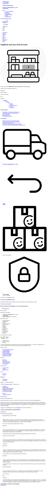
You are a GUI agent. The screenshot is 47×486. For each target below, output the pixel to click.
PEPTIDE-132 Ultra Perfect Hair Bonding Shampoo (12, 123)
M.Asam (6, 101)
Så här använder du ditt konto (8, 349)
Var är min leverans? (6, 362)
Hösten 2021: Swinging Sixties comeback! (10, 113)
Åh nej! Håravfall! (6, 114)
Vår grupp (4, 373)
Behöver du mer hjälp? (7, 355)
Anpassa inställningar (16, 409)
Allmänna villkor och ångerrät (8, 388)
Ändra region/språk (9, 382)
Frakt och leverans (6, 352)
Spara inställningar (4, 483)
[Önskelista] (4, 28)
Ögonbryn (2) (12, 107)
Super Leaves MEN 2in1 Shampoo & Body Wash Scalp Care (14, 124)
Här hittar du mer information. (5, 303)
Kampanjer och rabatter (7, 354)
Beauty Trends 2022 (6, 115)
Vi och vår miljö (6, 367)
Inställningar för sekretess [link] (7, 390)
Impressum (5, 386)
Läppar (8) (11, 104)
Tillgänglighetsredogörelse (7, 389)
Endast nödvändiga (8, 409)
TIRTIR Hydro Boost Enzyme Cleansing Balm (11, 121)
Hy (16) (11, 103)
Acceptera (2, 409)
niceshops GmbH (9, 384)
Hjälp (4, 10)
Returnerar (7, 12)
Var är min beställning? (9, 11)
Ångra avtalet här (3, 396)
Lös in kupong (5, 363)
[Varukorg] (25, 30)
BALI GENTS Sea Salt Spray (8, 122)
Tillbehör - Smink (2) (13, 105)
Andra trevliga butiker (7, 394)
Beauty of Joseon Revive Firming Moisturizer (11, 120)
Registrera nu (5, 22)
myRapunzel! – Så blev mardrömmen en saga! (11, 112)
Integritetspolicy (3, 411)
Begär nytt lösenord (6, 361)
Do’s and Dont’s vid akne (7, 116)
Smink (8, 102)
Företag (4, 393)
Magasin (4, 368)
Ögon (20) (11, 106)
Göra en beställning (6, 350)
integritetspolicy (18, 407)
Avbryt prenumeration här (7, 391)
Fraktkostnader (7, 13)
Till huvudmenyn (6, 1)
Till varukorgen (5, 3)
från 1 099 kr (10, 7)
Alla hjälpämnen (8, 16)
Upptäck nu (2, 90)
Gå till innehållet (6, 2)
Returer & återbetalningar (7, 353)
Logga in (4, 359)
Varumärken (5, 100)
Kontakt (6, 15)
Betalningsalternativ (8, 14)
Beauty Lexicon (6, 369)
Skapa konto (5, 26)
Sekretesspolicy (5, 387)
